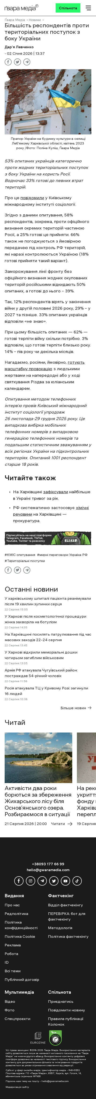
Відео (10, 1001)
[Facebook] (8, 61)
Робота (11, 953)
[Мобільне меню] (88, 8)
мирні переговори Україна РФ (63, 554)
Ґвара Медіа (15, 19)
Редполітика (16, 913)
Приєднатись (60, 1001)
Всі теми (13, 971)
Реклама (13, 945)
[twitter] (53, 881)
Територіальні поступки (26, 560)
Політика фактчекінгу (68, 936)
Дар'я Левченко (19, 47)
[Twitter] (17, 61)
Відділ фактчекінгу (65, 905)
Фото (9, 1010)
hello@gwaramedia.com (48, 870)
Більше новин (73, 708)
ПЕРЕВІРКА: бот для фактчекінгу (66, 916)
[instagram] (30, 881)
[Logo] (21, 7)
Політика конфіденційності (21, 925)
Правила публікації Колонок (65, 1021)
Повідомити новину (66, 1010)
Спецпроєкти (17, 1018)
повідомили (32, 198)
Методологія (60, 928)
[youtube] (65, 881)
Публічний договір (22, 979)
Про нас (12, 905)
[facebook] (19, 881)
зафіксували (55, 492)
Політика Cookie (20, 936)
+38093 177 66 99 (48, 864)
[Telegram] (26, 61)
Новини (35, 19)
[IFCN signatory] (55, 1038)
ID (7, 962)
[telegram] (42, 881)
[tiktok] (77, 881)
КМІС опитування (21, 554)
